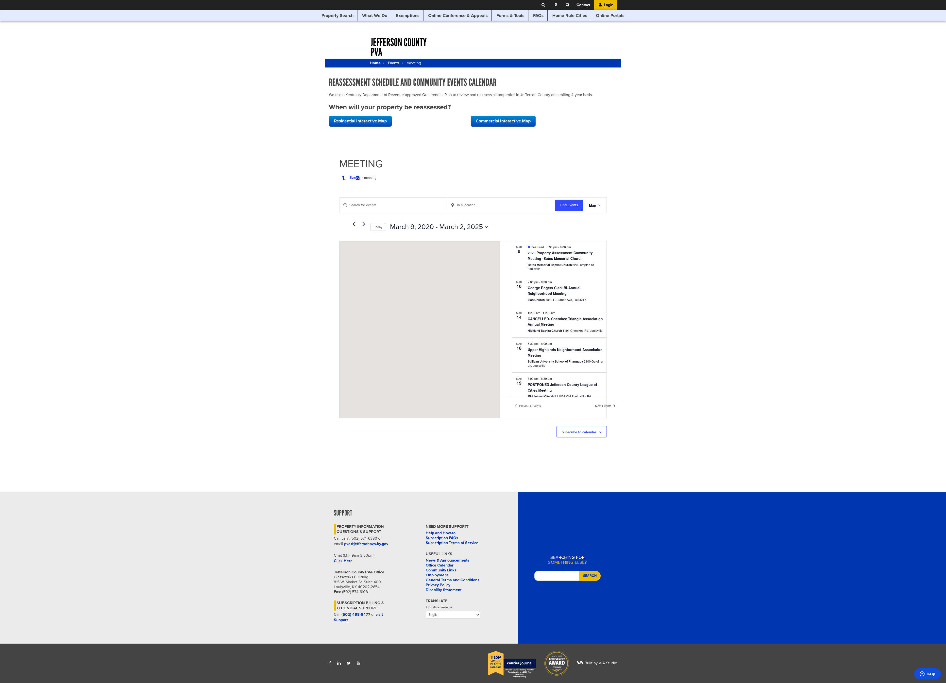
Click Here (343, 560)
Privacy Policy (438, 585)
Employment (437, 575)
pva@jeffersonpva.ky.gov (366, 543)
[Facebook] (330, 663)
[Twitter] (349, 663)
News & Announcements (447, 560)
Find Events (569, 205)
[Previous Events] (354, 224)
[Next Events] (364, 224)
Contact (583, 4)
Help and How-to (441, 533)
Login (608, 4)
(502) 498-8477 (355, 614)
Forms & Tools (510, 15)
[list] (559, 319)
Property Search (337, 15)
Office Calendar (440, 565)
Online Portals (610, 15)
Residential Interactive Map (360, 121)
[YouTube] (358, 663)
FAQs (538, 15)
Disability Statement (443, 589)
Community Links (441, 570)
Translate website (439, 607)
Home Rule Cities (569, 15)
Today (378, 227)
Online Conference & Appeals (458, 15)
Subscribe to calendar (579, 432)
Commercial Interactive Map (503, 121)
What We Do (374, 15)
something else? (567, 560)
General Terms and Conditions (452, 580)
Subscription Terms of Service (452, 542)
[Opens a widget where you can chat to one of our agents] (927, 674)
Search (590, 576)
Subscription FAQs (442, 537)
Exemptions (408, 15)
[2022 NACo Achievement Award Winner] (553, 663)
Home (375, 63)
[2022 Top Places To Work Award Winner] (508, 663)
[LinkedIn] (339, 663)
